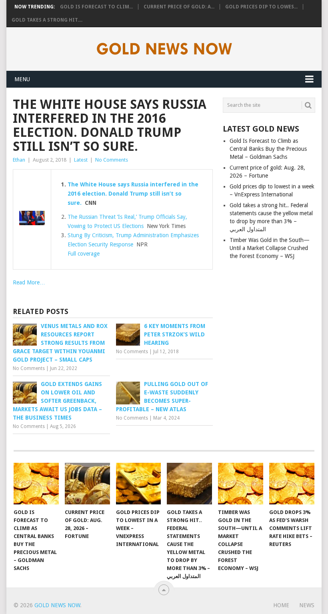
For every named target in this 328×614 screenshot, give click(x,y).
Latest (81, 160)
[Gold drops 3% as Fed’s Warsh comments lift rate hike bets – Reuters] (291, 484)
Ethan (19, 160)
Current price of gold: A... (179, 7)
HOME (281, 605)
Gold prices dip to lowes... (261, 7)
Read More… (29, 282)
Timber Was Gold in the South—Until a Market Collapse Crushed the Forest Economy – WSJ (270, 248)
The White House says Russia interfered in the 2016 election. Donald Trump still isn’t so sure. (133, 193)
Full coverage (84, 253)
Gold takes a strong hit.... (47, 20)
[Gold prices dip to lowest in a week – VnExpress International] (138, 484)
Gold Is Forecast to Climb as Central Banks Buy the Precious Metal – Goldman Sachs (268, 149)
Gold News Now (57, 605)
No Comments (111, 160)
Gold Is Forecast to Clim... (96, 7)
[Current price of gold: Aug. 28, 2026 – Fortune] (87, 484)
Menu (22, 79)
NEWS (306, 605)
